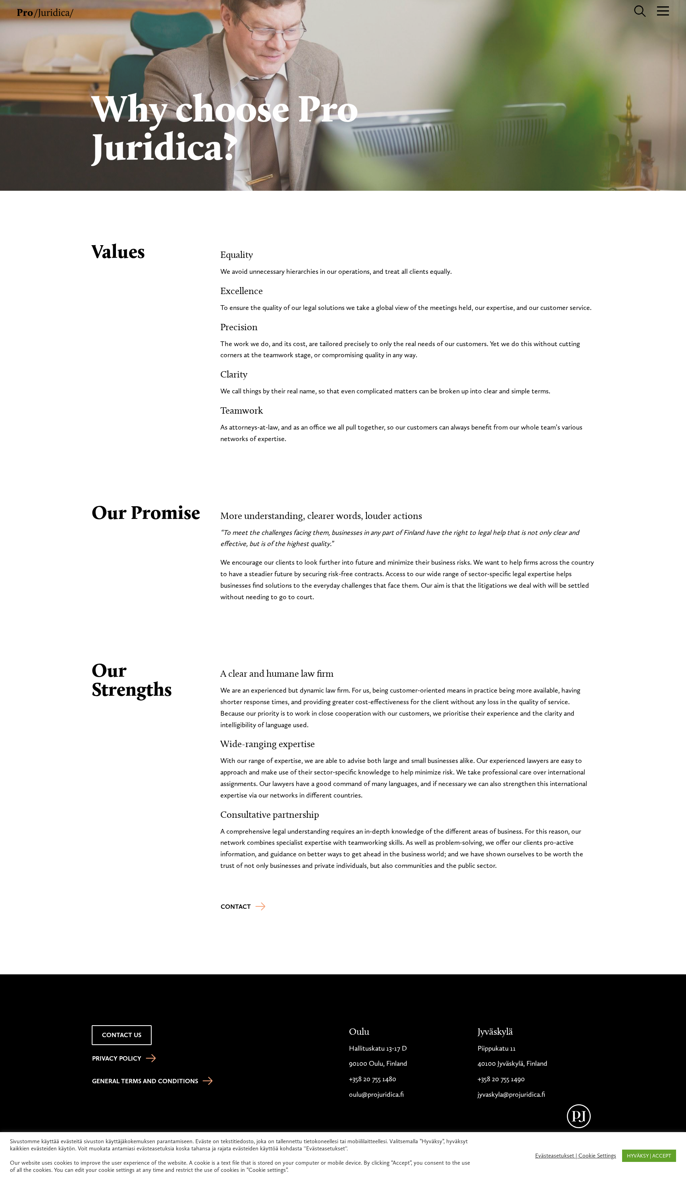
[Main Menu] (663, 10)
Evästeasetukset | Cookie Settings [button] (575, 1155)
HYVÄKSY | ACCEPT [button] (649, 1156)
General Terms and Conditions (145, 1081)
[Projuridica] (46, 11)
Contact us (121, 1035)
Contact (236, 906)
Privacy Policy (116, 1058)
